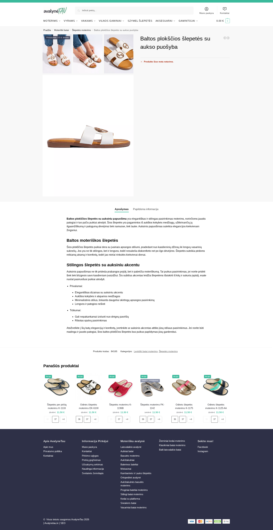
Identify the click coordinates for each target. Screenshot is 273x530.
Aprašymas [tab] (122, 209)
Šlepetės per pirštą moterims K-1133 (56, 406)
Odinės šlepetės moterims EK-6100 (88, 406)
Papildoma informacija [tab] (145, 209)
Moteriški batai (61, 30)
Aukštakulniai (127, 460)
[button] (223, 21)
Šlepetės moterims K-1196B (120, 406)
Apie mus (48, 447)
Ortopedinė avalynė (130, 477)
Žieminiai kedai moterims (172, 441)
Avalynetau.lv (51, 523)
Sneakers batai (128, 503)
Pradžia (47, 30)
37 (55, 419)
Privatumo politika (52, 451)
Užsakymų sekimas (92, 464)
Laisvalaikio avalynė (130, 447)
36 (47, 419)
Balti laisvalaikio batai (170, 449)
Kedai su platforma (130, 498)
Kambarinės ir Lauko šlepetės (135, 473)
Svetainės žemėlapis (93, 473)
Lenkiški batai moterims (146, 351)
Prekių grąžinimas (91, 460)
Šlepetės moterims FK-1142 (152, 406)
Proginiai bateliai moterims (134, 490)
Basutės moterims (130, 455)
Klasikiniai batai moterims (172, 445)
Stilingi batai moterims (131, 494)
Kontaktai (224, 13)
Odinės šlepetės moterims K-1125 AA (216, 406)
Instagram (203, 451)
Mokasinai (125, 468)
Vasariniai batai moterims (133, 507)
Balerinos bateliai (129, 464)
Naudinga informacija (93, 468)
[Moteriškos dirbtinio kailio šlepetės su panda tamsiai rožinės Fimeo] (228, 37)
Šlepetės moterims (81, 30)
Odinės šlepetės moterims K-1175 (184, 406)
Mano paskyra (206, 13)
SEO (63, 523)
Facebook (203, 447)
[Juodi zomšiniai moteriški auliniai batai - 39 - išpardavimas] (224, 37)
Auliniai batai (126, 451)
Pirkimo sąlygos (90, 455)
